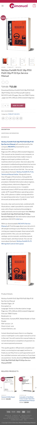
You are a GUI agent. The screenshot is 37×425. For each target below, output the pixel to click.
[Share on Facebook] (6, 118)
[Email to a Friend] (13, 118)
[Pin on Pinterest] (17, 118)
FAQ (25, 420)
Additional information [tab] (10, 133)
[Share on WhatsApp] (3, 118)
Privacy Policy (27, 415)
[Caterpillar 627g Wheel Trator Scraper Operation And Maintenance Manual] (27, 384)
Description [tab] (5, 129)
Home (3, 67)
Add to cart (18, 105)
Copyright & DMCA (27, 418)
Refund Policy (25, 417)
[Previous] (4, 34)
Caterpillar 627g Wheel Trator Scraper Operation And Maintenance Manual (27, 398)
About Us (8, 415)
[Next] (32, 34)
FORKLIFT (10, 67)
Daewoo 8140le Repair (8, 397)
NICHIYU (18, 67)
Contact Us (16, 415)
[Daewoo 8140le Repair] (9, 384)
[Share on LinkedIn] (21, 118)
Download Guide (17, 420)
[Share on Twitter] (10, 118)
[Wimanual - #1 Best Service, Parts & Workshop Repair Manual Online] (18, 5)
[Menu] (2, 5)
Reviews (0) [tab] (5, 137)
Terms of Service (13, 417)
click (17, 219)
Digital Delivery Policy (11, 418)
